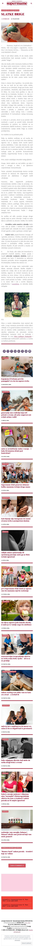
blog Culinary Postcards (22, 336)
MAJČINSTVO (6, 497)
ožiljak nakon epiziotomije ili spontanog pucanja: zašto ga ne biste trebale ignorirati (15, 555)
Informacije (17, 940)
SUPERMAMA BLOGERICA (8, 847)
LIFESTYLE (5, 357)
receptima (15, 284)
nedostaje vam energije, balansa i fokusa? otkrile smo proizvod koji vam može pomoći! (16, 835)
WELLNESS (10, 10)
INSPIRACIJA (6, 391)
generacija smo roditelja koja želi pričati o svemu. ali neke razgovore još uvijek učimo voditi (16, 415)
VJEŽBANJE (18, 847)
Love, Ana (27, 922)
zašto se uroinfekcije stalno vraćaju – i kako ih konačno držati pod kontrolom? (16, 451)
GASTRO (4, 10)
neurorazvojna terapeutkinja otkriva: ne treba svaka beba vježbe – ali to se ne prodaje (15, 659)
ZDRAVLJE (16, 10)
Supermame (6, 18)
